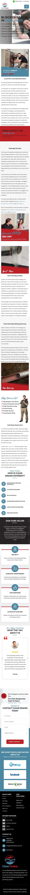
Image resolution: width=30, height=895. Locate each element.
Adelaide (18, 802)
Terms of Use (7, 891)
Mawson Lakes (15, 209)
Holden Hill (22, 201)
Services (4, 803)
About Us (5, 808)
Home (4, 798)
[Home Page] (10, 861)
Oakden (11, 203)
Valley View (4, 212)
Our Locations (6, 806)
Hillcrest (8, 209)
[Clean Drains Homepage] (4, 5)
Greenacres (22, 209)
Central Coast (20, 807)
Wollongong (19, 805)
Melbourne (19, 800)
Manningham (19, 203)
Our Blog (4, 801)
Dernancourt (4, 203)
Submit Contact (14, 741)
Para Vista (14, 26)
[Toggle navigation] (26, 7)
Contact (4, 811)
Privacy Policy (16, 891)
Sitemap (24, 891)
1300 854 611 (8, 133)
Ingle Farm (13, 212)
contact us (11, 446)
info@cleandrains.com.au (14, 845)
